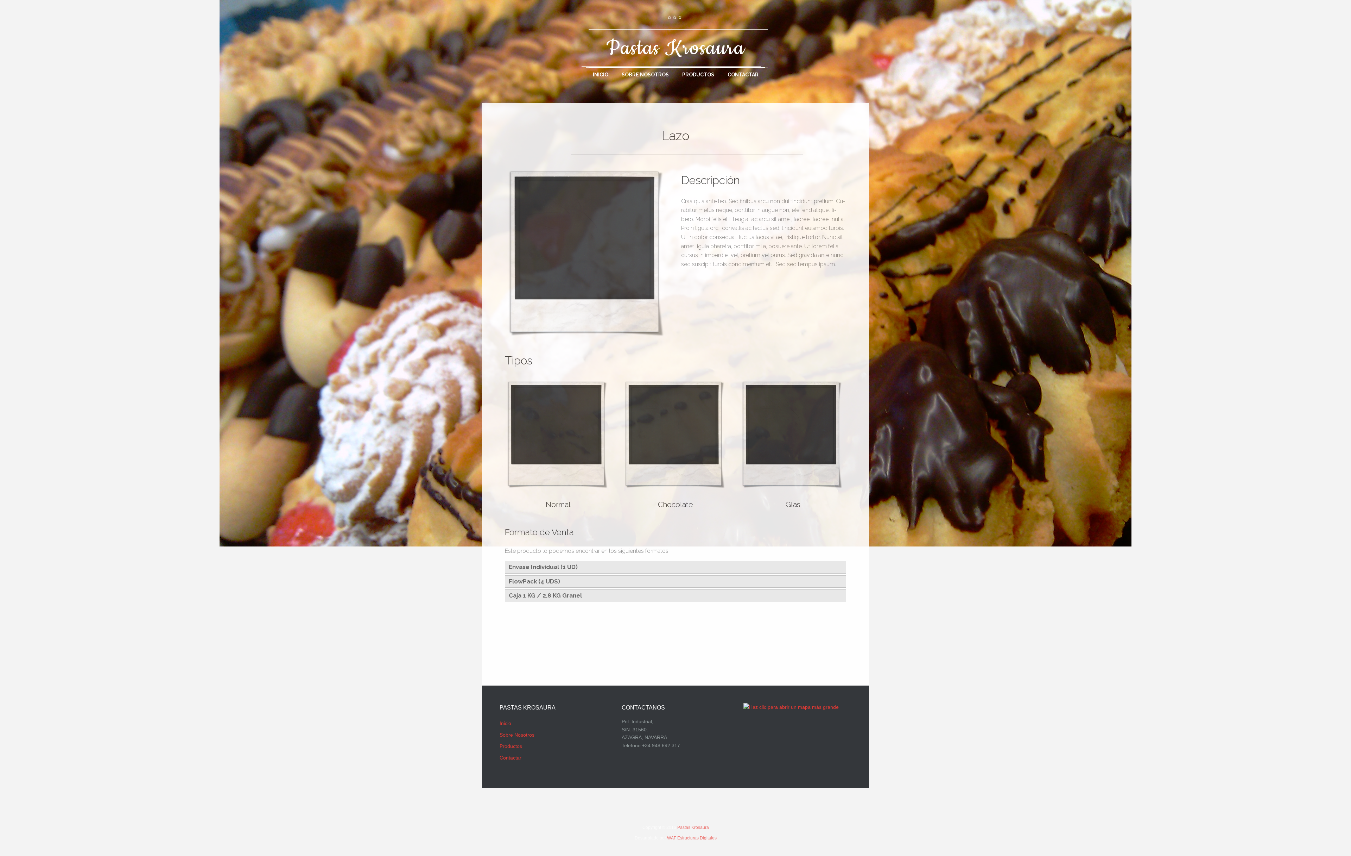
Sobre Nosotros (645, 74)
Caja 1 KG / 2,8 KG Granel (545, 595)
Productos (698, 74)
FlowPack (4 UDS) (534, 581)
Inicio (600, 74)
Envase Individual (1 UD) (543, 566)
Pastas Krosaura (693, 827)
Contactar (743, 74)
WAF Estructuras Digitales (692, 838)
